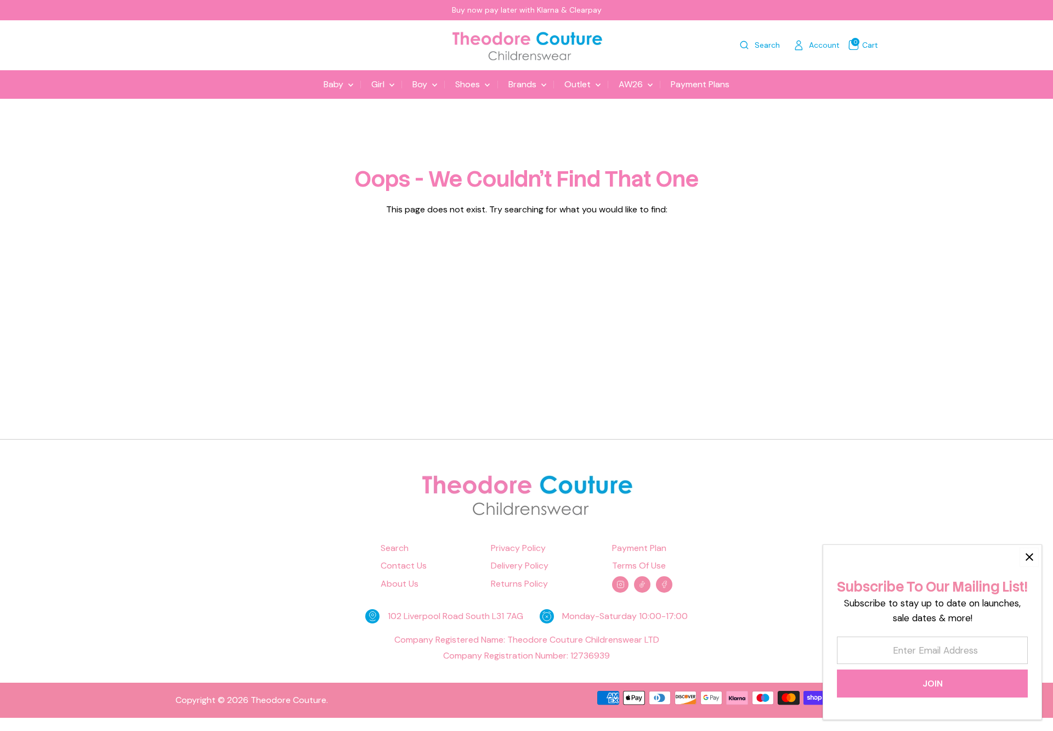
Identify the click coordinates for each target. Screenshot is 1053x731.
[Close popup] (1029, 557)
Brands (523, 84)
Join (932, 683)
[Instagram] (620, 584)
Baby (335, 84)
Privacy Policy (518, 548)
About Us (399, 584)
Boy (420, 84)
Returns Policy (519, 584)
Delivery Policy (519, 566)
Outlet (578, 84)
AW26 (632, 84)
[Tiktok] (642, 584)
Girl (379, 84)
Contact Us (404, 566)
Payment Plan (639, 548)
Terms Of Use (639, 566)
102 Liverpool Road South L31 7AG (455, 616)
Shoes (468, 84)
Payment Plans (700, 84)
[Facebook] (664, 584)
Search (395, 548)
